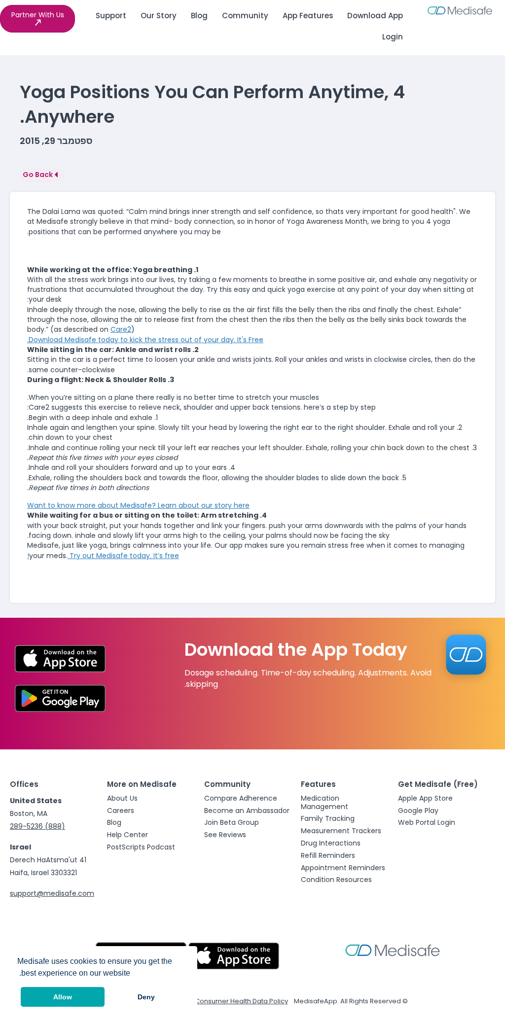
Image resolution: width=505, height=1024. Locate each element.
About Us (122, 798)
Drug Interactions (331, 843)
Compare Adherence (240, 798)
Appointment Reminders (343, 868)
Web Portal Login (426, 822)
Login (392, 37)
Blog (199, 15)
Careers (120, 810)
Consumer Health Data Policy (241, 1001)
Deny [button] (146, 997)
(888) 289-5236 (37, 826)
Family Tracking (328, 818)
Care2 (120, 329)
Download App (375, 15)
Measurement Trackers (341, 831)
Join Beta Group (231, 822)
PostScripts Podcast (141, 847)
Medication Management (324, 802)
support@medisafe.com (52, 893)
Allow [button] (62, 997)
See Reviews (225, 835)
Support (111, 15)
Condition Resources (336, 879)
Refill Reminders (328, 855)
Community (245, 15)
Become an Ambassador (246, 810)
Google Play (418, 810)
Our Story (159, 15)
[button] (37, 19)
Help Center (127, 835)
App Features (308, 15)
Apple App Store (425, 798)
